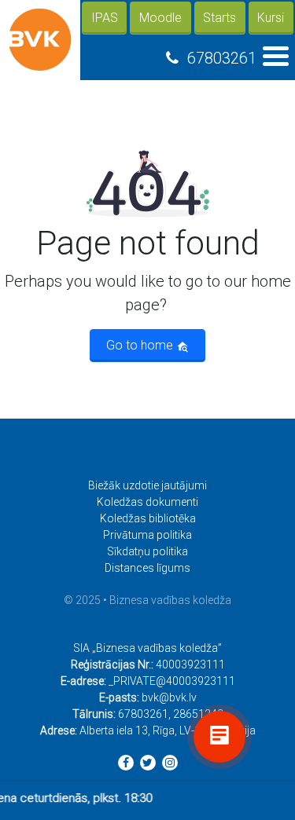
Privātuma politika (147, 535)
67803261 (221, 58)
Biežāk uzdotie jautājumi (147, 485)
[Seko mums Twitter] (148, 763)
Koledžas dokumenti (147, 502)
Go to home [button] (141, 345)
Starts (219, 17)
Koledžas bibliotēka (148, 518)
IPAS (104, 17)
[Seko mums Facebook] (126, 763)
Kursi (270, 17)
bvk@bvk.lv (169, 697)
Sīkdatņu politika (147, 551)
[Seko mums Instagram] (170, 763)
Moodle (160, 17)
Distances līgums (147, 568)
